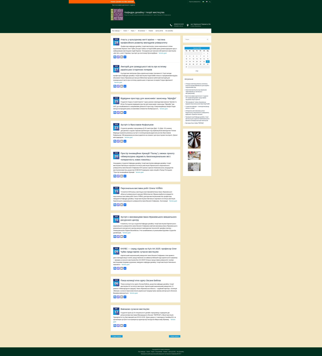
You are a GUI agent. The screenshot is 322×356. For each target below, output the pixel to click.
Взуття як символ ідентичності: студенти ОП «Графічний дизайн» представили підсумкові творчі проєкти (197, 97)
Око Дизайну (169, 31)
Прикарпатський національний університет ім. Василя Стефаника (159, 353)
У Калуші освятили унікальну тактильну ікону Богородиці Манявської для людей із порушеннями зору (197, 85)
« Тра (196, 71)
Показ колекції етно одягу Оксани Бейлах (141, 280)
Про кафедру (116, 31)
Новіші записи (175, 336)
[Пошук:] (197, 39)
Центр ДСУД (159, 31)
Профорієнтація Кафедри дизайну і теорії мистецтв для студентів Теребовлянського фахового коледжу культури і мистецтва (197, 118)
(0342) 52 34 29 (179, 24)
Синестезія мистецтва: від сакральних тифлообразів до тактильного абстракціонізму (196, 91)
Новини (151, 31)
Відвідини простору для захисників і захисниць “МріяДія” (148, 98)
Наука (132, 31)
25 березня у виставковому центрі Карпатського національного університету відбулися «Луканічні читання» (197, 112)
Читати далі (163, 53)
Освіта (125, 31)
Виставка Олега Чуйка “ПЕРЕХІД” (195, 123)
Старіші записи (116, 336)
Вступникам (141, 31)
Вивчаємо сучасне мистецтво (135, 309)
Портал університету (194, 1)
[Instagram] (210, 2)
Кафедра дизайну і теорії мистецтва (144, 12)
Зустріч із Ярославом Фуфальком (137, 125)
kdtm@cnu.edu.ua (178, 26)
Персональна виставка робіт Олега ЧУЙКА (142, 188)
